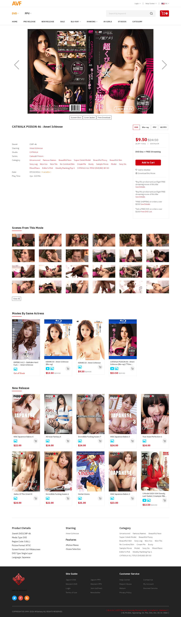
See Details (140, 187)
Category (137, 21)
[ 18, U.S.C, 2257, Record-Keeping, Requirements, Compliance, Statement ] (137, 610)
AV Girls (108, 21)
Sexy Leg (33, 164)
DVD (14, 13)
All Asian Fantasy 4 (53, 437)
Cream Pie (81, 164)
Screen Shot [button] (76, 117)
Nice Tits (53, 164)
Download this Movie (146, 173)
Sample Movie (102, 164)
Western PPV (96, 584)
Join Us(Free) (96, 588)
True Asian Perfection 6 (152, 437)
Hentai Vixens (84, 494)
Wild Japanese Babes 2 (120, 494)
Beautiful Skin (116, 160)
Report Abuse (125, 584)
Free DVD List (146, 211)
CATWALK (34, 152)
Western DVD (71, 584)
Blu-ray (75, 21)
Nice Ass (44, 164)
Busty (91, 164)
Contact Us (148, 579)
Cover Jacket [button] (89, 117)
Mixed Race (35, 168)
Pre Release (29, 21)
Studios (122, 21)
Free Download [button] (104, 117)
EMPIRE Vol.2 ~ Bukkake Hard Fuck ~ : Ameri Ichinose (26, 363)
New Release (48, 21)
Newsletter (95, 592)
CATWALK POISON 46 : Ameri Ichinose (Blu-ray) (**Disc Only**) (122, 363)
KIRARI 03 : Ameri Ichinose (89, 363)
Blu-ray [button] (145, 127)
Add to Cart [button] (148, 162)
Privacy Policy (125, 592)
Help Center (150, 3)
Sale (62, 21)
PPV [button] (154, 127)
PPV (27, 13)
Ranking (91, 21)
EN (166, 3)
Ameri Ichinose (36, 148)
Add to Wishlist (144, 170)
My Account (148, 584)
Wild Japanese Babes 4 (23, 437)
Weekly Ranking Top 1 (65, 168)
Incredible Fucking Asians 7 (89, 437)
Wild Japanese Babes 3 (120, 437)
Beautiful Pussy (100, 160)
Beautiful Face (65, 160)
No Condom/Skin (67, 164)
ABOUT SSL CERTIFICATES (19, 590)
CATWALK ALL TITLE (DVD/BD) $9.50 (93, 168)
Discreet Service (150, 588)
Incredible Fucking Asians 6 (57, 494)
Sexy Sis (122, 164)
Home (14, 21)
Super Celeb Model (82, 160)
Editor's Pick (47, 168)
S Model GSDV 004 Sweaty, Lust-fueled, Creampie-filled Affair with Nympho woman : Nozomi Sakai (154, 494)
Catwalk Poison (36, 156)
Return (122, 588)
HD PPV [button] (163, 127)
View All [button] (16, 299)
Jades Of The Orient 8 (23, 494)
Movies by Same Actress (28, 313)
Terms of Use (71, 592)
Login (137, 3)
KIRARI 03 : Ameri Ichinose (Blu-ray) (57, 363)
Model (114, 164)
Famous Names (49, 160)
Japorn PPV (95, 579)
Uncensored (35, 160)
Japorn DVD (71, 579)
